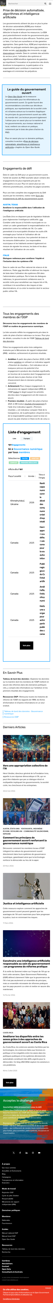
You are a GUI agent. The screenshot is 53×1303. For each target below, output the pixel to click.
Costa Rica (8, 1033)
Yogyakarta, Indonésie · (32, 829)
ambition (18, 362)
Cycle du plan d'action (10, 1196)
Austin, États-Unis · (12, 829)
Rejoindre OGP (7, 1192)
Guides (5, 1229)
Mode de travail (9, 1188)
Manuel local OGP (9, 1236)
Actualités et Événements (11, 1171)
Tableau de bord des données (13, 1249)
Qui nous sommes (9, 1168)
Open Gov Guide (8, 1239)
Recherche (6, 1252)
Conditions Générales (10, 1280)
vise (41, 219)
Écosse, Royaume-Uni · (13, 831)
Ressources (7, 1245)
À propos (27, 438)
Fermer (48, 1288)
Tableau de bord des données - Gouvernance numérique (23, 712)
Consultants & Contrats (12, 1272)
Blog (3, 1174)
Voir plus (26, 645)
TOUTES (25, 458)
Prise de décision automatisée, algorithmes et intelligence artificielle (22, 144)
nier (36, 47)
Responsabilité (7, 1199)
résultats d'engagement (34, 404)
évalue (16, 392)
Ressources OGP (11, 717)
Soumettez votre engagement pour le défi (22, 1107)
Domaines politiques (11, 1210)
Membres (6, 1216)
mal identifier (21, 50)
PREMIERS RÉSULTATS (29, 463)
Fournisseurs (7, 1223)
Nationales (6, 1220)
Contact (5, 1266)
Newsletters (7, 1264)
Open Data (6, 1269)
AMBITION (35, 458)
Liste (14, 438)
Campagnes (6, 1177)
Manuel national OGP (10, 1233)
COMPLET (13, 463)
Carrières (6, 1261)
